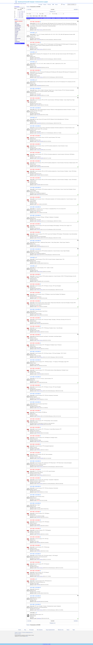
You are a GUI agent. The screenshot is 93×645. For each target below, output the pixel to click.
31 (24, 12)
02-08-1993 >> (76, 9)
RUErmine (38, 229)
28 (22, 16)
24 (22, 12)
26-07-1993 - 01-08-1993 (35, 42)
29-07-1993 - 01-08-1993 (35, 570)
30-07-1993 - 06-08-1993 (35, 70)
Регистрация (31, 629)
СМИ (53, 4)
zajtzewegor (39, 95)
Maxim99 (38, 114)
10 (19, 12)
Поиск (64, 4)
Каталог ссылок (18, 38)
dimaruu (38, 407)
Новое (56, 4)
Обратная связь (60, 629)
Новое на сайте (17, 29)
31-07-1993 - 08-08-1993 (35, 385)
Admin (38, 204)
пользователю (58, 18)
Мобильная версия (18, 633)
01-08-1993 (32, 32)
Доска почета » (18, 43)
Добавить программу (71, 4)
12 (19, 14)
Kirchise (38, 399)
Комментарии (17, 28)
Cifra (38, 365)
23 (22, 11)
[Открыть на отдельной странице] (40, 21)
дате (41, 18)
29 (22, 17)
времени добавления (47, 18)
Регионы (49, 4)
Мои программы (18, 25)
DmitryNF (38, 184)
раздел (27, 636)
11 (19, 13)
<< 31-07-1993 (29, 9)
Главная (28, 6)
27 (22, 15)
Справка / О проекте (18, 632)
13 (19, 15)
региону (68, 18)
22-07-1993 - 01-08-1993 (35, 393)
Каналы (44, 4)
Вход (25, 629)
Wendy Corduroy (40, 29)
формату (53, 18)
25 (22, 13)
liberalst (38, 194)
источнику (64, 18)
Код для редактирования (50, 629)
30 (24, 11)
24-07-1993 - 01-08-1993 (35, 284)
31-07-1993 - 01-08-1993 (35, 249)
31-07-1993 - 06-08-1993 (35, 21)
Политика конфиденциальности (27, 632)
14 (19, 16)
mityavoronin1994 (40, 141)
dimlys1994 (39, 39)
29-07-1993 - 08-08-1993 (35, 486)
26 (22, 14)
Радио (16, 35)
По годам (40, 4)
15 (19, 17)
